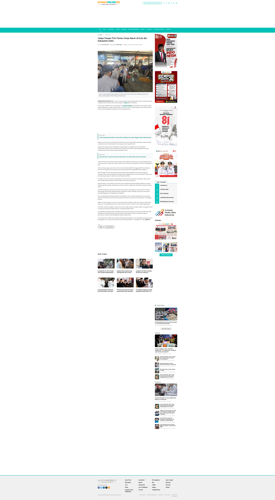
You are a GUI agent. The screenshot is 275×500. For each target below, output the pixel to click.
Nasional (111, 29)
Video (126, 487)
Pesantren (158, 382)
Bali (153, 482)
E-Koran (158, 220)
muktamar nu (163, 185)
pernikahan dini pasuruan (167, 197)
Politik (118, 29)
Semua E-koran (166, 255)
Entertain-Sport (158, 29)
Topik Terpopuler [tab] (161, 182)
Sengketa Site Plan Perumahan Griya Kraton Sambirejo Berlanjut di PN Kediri (144, 272)
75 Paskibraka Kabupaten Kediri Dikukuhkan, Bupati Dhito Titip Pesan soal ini (144, 291)
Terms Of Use (174, 494)
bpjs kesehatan (164, 193)
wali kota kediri (164, 189)
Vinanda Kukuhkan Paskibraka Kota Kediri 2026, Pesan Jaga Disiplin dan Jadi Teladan (105, 291)
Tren (126, 484)
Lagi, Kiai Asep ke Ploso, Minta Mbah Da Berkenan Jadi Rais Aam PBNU (168, 425)
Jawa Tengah (169, 480)
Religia (142, 29)
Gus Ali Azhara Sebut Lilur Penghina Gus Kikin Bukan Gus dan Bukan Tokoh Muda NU (167, 419)
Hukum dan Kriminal (133, 29)
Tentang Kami (143, 494)
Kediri (126, 102)
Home (100, 34)
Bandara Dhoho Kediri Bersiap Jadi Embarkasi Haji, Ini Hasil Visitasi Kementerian (124, 272)
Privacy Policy (167, 494)
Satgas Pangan (127, 105)
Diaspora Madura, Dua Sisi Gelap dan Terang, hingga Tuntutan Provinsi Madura (167, 358)
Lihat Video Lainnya (166, 328)
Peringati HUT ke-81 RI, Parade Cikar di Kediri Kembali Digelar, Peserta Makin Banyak (106, 272)
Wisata (168, 487)
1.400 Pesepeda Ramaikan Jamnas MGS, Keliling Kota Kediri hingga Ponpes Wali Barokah (125, 137)
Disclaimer (160, 494)
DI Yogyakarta (156, 480)
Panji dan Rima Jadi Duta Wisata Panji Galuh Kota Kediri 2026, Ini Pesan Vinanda (122, 157)
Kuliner (154, 487)
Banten (140, 482)
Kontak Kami (174, 496)
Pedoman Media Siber (152, 494)
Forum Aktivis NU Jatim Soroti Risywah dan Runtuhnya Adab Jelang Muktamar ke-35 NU (167, 376)
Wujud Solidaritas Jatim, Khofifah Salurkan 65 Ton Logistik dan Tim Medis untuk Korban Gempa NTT (165, 350)
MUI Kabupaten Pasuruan (167, 201)
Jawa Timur (128, 480)
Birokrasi (124, 29)
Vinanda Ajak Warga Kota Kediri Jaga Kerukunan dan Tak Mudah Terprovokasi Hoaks (125, 291)
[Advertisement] (137, 17)
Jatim (104, 29)
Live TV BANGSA (143, 487)
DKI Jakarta (128, 482)
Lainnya (168, 29)
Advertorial (142, 484)
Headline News (156, 489)
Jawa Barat (141, 480)
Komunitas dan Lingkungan (129, 490)
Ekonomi (149, 29)
